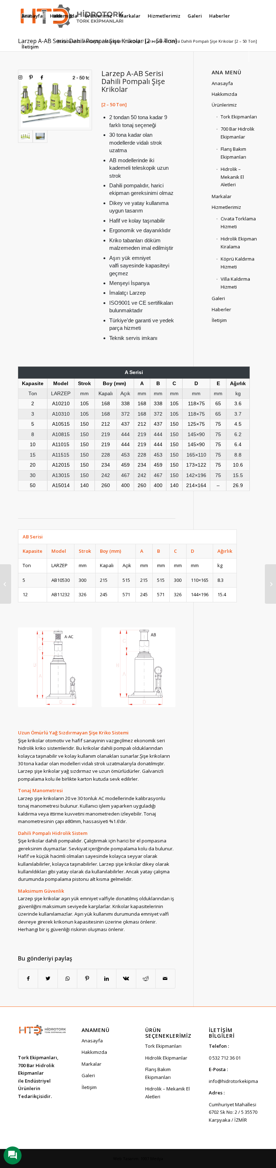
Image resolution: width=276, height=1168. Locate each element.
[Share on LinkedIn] (106, 978)
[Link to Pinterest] (31, 77)
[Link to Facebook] (41, 77)
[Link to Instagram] (20, 77)
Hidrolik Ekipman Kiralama (239, 242)
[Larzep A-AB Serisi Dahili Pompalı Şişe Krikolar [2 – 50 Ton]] (55, 100)
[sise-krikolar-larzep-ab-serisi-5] (40, 136)
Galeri (218, 298)
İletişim (219, 320)
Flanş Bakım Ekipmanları (233, 153)
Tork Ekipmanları (239, 116)
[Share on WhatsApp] (67, 978)
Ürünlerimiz (224, 105)
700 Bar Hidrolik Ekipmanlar (237, 133)
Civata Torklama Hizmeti (238, 222)
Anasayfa (222, 83)
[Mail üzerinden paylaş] (165, 978)
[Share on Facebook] (28, 978)
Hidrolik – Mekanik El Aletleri (232, 177)
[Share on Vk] (125, 978)
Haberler (221, 309)
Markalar (221, 196)
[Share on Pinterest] (86, 978)
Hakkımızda (224, 94)
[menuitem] (32, 15)
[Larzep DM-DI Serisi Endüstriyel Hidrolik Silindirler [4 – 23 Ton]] (5, 584)
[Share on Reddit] (145, 978)
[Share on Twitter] (47, 978)
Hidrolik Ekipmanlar (166, 1058)
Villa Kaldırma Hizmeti (235, 283)
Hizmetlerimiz (226, 207)
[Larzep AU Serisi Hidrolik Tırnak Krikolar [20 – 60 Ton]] (270, 584)
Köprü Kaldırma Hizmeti (237, 263)
